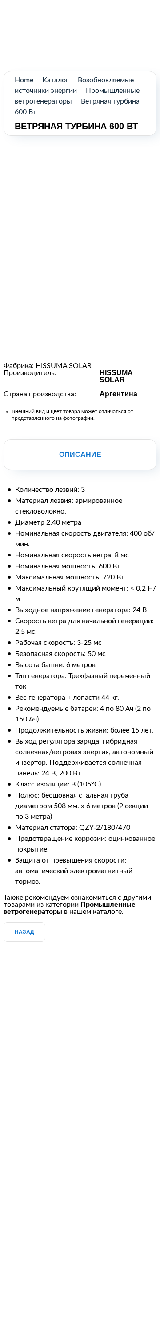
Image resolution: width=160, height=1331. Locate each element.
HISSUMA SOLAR (64, 365)
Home (24, 80)
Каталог (55, 80)
